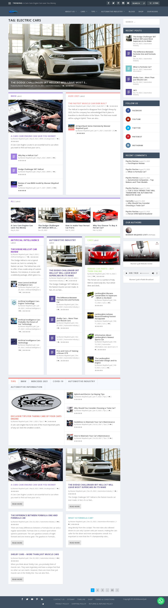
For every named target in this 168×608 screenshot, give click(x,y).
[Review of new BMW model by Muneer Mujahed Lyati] (14, 184)
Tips (40, 421)
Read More (17, 504)
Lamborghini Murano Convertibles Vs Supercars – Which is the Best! (106, 295)
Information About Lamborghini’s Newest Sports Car (104, 337)
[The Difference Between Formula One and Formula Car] (52, 299)
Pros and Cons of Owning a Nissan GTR (67, 352)
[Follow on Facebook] (22, 599)
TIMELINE (81, 599)
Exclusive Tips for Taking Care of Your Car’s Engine (36, 417)
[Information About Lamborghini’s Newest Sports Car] (90, 336)
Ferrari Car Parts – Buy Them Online (100, 270)
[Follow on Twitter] (27, 599)
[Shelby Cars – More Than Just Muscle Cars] (52, 320)
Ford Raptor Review (136, 163)
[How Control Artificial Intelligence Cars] (14, 284)
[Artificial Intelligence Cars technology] (14, 342)
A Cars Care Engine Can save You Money (39, 3)
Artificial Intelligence (18, 257)
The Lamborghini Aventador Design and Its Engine (106, 360)
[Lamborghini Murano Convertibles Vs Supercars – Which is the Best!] (90, 295)
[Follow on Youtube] (32, 599)
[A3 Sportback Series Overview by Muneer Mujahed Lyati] (71, 127)
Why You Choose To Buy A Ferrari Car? (105, 226)
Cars (89, 276)
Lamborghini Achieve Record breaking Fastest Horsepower (105, 316)
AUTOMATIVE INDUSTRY (112, 11)
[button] (161, 601)
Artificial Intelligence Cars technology (29, 341)
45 (53, 188)
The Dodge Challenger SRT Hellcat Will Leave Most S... (49, 82)
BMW (41, 139)
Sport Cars (111, 347)
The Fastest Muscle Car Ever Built (87, 103)
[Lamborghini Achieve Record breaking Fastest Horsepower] (90, 315)
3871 (135, 90)
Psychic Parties (132, 161)
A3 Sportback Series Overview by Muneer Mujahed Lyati (93, 127)
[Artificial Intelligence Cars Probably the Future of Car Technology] (14, 321)
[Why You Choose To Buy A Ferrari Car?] (105, 215)
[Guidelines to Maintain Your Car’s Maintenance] (70, 423)
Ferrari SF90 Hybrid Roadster (140, 214)
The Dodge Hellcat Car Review (24, 250)
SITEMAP (71, 599)
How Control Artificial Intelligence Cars (27, 283)
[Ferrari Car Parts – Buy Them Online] (102, 254)
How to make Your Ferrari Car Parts (78, 226)
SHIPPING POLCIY (79, 604)
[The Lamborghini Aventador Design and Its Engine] (90, 360)
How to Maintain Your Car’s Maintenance (92, 436)
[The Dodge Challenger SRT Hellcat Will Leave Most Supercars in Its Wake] (50, 215)
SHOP (140, 11)
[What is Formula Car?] (129, 68)
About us (70, 11)
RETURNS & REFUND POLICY (101, 604)
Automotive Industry (53, 86)
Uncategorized (49, 139)
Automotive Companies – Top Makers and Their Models (140, 181)
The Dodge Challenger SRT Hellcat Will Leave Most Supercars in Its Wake (64, 273)
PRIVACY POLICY (62, 604)
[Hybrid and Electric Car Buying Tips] (70, 395)
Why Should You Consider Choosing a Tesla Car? (94, 408)
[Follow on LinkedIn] (42, 599)
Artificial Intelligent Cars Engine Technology (28, 302)
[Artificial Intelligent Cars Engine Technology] (14, 302)
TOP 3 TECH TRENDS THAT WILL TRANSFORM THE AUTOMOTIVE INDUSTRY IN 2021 (140, 192)
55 (109, 438)
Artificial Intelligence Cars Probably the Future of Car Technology (29, 322)
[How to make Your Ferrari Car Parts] (78, 215)
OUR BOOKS (152, 11)
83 (112, 590)
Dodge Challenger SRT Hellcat (31, 169)
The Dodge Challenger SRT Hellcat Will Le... (48, 226)
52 (114, 131)
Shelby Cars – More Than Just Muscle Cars (67, 319)
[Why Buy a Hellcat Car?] (14, 157)
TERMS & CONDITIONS (104, 599)
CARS (83, 11)
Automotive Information (106, 522)
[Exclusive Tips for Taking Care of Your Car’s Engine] (36, 402)
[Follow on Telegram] (43, 604)
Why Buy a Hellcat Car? (28, 155)
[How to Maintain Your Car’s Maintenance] (70, 437)
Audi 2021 (100, 106)
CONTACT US (58, 599)
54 (109, 424)
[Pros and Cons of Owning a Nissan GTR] (52, 352)
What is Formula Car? (80, 518)
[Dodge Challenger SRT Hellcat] (14, 170)
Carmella (129, 201)
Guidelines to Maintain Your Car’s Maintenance (94, 422)
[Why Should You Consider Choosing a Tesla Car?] (70, 409)
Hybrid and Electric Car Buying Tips (89, 394)
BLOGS (132, 11)
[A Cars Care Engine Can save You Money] (35, 116)
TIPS (93, 11)
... (107, 590)
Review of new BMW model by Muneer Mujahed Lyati (38, 184)
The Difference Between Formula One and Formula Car (68, 299)
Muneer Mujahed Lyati (25, 86)
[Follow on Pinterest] (37, 599)
